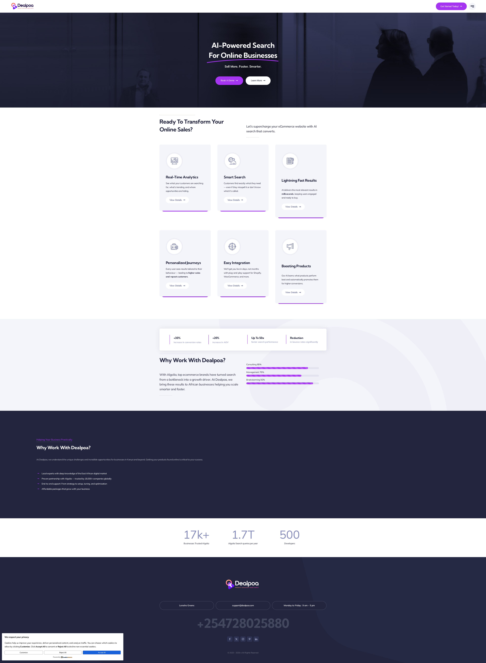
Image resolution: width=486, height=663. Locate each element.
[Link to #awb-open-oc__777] (472, 6)
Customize (24, 653)
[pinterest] (249, 639)
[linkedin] (256, 639)
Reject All (62, 653)
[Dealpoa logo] (23, 2)
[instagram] (243, 639)
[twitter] (236, 639)
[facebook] (229, 639)
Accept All (102, 653)
